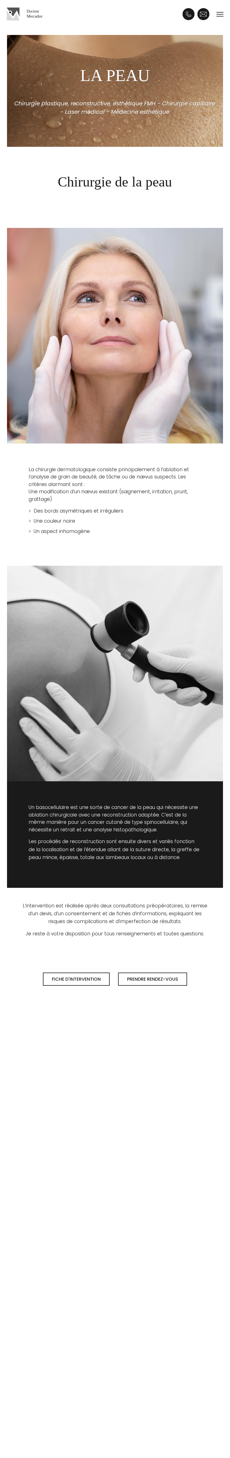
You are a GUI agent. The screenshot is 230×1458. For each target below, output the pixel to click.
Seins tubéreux (48, 1289)
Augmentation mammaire (62, 1248)
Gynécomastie (48, 1259)
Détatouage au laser (52, 1157)
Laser (35, 1120)
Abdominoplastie (142, 1259)
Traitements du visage (54, 1136)
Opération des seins (56, 1232)
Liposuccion (136, 1248)
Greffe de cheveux (54, 1344)
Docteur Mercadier (35, 13)
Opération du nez (143, 1177)
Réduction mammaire (57, 1279)
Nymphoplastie (140, 1299)
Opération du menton (148, 1188)
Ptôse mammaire (52, 1269)
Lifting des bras (140, 1269)
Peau (128, 1344)
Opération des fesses (148, 1289)
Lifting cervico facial (145, 1136)
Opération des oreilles (148, 1147)
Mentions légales (48, 1436)
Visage (130, 1120)
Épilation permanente (54, 1147)
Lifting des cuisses (143, 1279)
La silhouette (139, 1232)
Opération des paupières (152, 1167)
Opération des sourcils (149, 1157)
